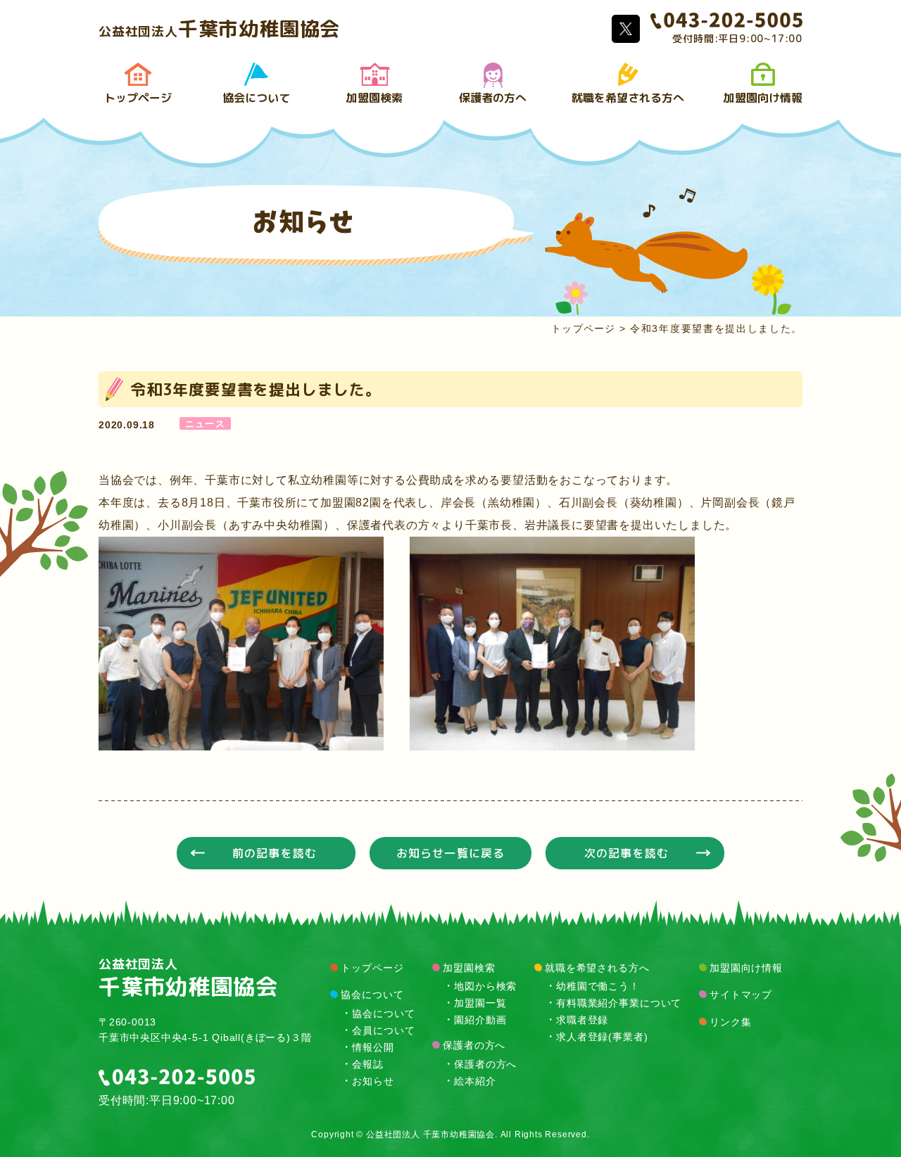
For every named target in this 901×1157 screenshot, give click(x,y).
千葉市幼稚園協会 (219, 28)
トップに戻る (852, 1115)
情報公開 (372, 1046)
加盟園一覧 (480, 1002)
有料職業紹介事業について (618, 1002)
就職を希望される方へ (628, 98)
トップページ (138, 98)
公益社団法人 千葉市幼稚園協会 (430, 1134)
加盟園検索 (374, 98)
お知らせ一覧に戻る (450, 853)
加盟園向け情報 (763, 98)
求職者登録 (582, 1019)
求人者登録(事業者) (602, 1036)
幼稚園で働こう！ (598, 985)
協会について (256, 98)
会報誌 (368, 1063)
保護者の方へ (493, 98)
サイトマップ (741, 994)
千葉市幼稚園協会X (626, 29)
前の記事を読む (274, 853)
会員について (383, 1030)
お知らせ (372, 1080)
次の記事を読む (626, 853)
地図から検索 (485, 985)
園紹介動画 (480, 1019)
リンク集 (730, 1022)
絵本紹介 (475, 1080)
